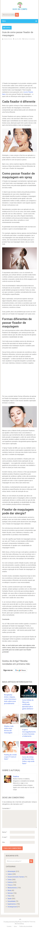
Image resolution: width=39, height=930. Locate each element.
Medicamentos (12, 888)
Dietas (10, 879)
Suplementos (12, 904)
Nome (4, 832)
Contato (9, 926)
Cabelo (10, 874)
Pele (9, 896)
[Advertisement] (19, 61)
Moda (9, 890)
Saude (10, 898)
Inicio (15, 926)
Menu (4, 21)
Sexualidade (11, 901)
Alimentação (11, 871)
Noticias (10, 893)
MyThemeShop (19, 923)
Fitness (10, 885)
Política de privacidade (25, 926)
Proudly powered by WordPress (12, 921)
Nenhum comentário (29, 39)
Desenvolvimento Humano (16, 877)
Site (3, 842)
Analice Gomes (8, 39)
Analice (16, 776)
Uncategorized (12, 907)
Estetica (7, 28)
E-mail (4, 837)
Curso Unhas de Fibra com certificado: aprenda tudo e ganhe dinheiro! (28, 704)
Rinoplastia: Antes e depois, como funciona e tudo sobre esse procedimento (10, 699)
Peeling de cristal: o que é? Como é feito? (10, 757)
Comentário (6, 808)
